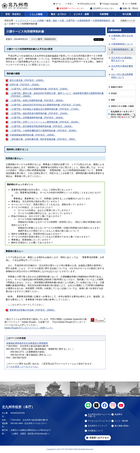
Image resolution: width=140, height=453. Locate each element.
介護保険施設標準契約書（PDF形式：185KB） (33, 135)
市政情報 (104, 14)
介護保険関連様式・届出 (122, 51)
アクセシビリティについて (99, 421)
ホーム (58, 4)
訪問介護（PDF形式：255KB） (25, 85)
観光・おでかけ (58, 14)
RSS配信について (95, 431)
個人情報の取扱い (122, 426)
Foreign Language (110, 4)
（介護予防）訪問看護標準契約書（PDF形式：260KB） (37, 117)
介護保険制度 (83, 20)
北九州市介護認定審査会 (122, 67)
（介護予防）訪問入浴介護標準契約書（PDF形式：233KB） (39, 89)
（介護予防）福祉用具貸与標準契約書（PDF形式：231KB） (39, 113)
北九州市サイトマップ (97, 426)
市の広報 (126, 14)
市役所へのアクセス (99, 438)
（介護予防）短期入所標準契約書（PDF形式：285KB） (37, 100)
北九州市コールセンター (103, 8)
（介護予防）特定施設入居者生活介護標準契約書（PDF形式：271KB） (45, 109)
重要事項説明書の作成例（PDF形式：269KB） (33, 310)
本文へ (70, 4)
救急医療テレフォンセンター (72, 8)
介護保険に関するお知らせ (122, 37)
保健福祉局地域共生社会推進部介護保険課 (27, 343)
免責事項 (118, 414)
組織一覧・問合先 (130, 8)
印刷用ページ (126, 20)
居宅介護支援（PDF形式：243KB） (27, 80)
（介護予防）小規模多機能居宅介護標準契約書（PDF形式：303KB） (44, 130)
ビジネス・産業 (81, 14)
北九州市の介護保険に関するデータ (122, 59)
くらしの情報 (36, 14)
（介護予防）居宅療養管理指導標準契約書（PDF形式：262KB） (41, 126)
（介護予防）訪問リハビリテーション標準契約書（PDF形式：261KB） (45, 122)
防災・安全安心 (13, 14)
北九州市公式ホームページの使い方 (99, 415)
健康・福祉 (51, 20)
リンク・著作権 (121, 421)
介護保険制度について (122, 44)
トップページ (21, 20)
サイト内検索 (131, 4)
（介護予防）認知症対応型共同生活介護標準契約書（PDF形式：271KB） (46, 105)
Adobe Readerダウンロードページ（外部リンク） (29, 328)
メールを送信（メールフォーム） (22, 366)
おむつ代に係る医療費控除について (122, 75)
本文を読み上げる (87, 4)
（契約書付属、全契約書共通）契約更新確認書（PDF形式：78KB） (43, 139)
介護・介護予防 (67, 20)
